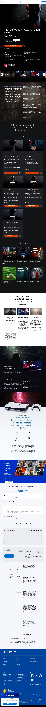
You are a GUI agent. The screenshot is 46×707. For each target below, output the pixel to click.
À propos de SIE (5, 658)
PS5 (17, 658)
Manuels (4, 683)
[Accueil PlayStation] (20, 1)
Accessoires (18, 664)
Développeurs (18, 680)
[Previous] (2, 74)
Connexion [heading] (32, 672)
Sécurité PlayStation (6, 675)
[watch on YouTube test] (27, 77)
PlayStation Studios (6, 661)
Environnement (32, 658)
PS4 (17, 660)
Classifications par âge (20, 677)
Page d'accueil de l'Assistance (7, 674)
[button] (23, 74)
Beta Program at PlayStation (35, 685)
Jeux (7, 654)
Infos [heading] (4, 657)
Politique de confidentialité (18, 701)
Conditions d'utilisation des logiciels (31, 701)
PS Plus (17, 663)
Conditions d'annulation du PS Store (22, 675)
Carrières (4, 660)
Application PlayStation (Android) (35, 684)
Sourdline (4, 684)
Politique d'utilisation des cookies (35, 701)
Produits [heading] (18, 657)
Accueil (4, 654)
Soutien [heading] (4, 672)
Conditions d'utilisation (20, 674)
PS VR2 (17, 661)
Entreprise (4, 664)
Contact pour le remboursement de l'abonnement (40, 701)
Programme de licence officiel (21, 681)
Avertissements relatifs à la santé (28, 621)
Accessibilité (32, 660)
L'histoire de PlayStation (6, 666)
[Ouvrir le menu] (1, 2)
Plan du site (27, 701)
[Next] (44, 74)
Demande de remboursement (7, 681)
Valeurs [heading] (31, 657)
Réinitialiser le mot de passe (7, 680)
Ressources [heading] (18, 672)
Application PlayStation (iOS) (35, 682)
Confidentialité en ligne (34, 661)
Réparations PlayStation (6, 678)
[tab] (20, 491)
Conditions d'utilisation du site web (24, 701)
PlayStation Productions (6, 663)
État (3, 677)
